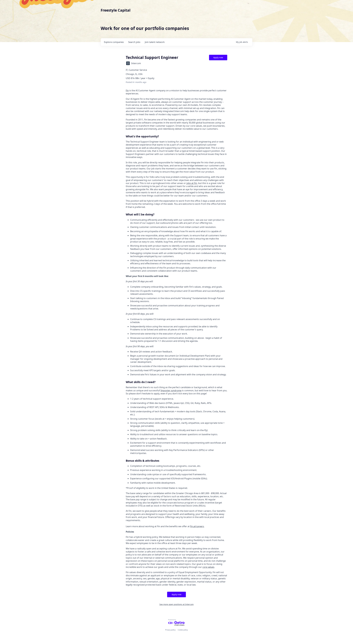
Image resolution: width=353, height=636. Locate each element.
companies (114, 42)
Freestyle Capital (115, 10)
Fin (127, 90)
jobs (134, 42)
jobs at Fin (191, 183)
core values (208, 567)
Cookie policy (183, 630)
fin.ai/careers (197, 526)
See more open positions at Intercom (176, 604)
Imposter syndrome (171, 390)
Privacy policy (170, 630)
